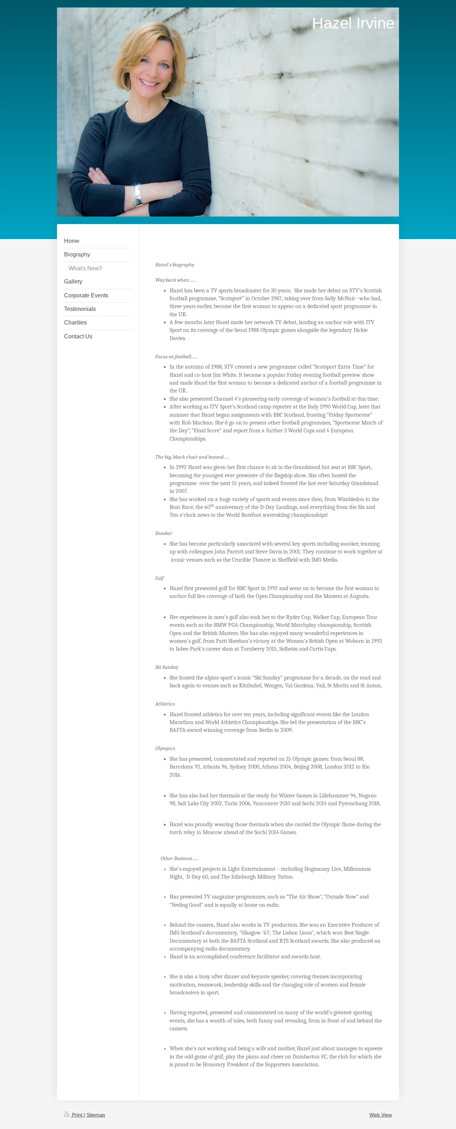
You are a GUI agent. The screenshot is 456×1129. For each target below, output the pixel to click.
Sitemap (96, 1115)
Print (77, 1115)
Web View (380, 1115)
